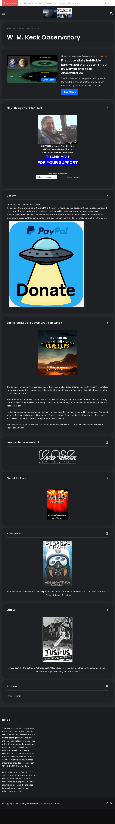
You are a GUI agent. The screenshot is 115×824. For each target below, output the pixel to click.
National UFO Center (72, 56)
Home (12, 28)
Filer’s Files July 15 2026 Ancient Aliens (37, 3)
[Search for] (111, 14)
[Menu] (3, 14)
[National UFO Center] (57, 13)
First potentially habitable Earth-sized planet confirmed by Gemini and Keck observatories (84, 66)
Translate (76, 177)
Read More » (69, 92)
